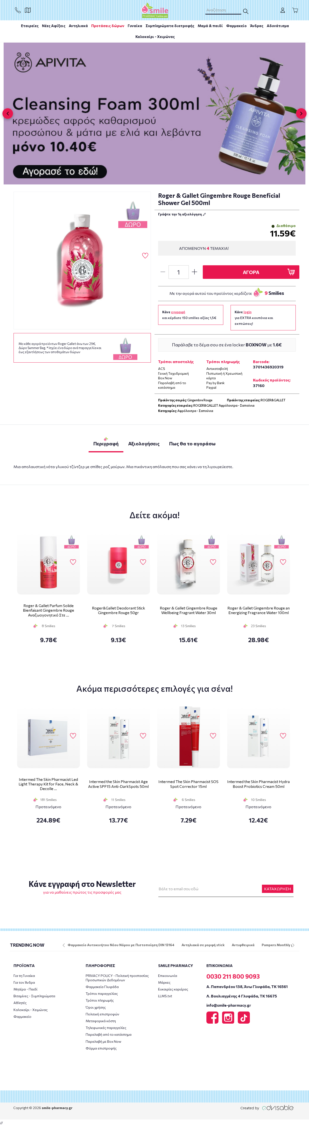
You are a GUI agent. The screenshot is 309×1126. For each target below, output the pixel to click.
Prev (64, 945)
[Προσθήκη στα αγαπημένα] (145, 255)
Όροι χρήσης (96, 1007)
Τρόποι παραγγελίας (102, 993)
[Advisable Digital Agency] (267, 1107)
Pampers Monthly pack (280, 945)
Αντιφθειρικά (243, 945)
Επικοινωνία (167, 976)
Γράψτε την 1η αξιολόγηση (180, 214)
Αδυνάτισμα (278, 25)
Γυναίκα (135, 25)
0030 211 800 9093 (233, 976)
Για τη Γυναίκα (24, 976)
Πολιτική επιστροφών (102, 1014)
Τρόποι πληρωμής (100, 1000)
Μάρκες (164, 982)
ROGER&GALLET (273, 400)
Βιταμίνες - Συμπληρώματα (34, 996)
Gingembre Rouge (199, 400)
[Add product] (194, 272)
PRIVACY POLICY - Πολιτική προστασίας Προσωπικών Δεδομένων (117, 978)
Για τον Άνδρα (24, 982)
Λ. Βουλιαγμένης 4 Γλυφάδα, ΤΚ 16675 (241, 996)
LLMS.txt (165, 996)
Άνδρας (256, 25)
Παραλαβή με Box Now (103, 1041)
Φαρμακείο (236, 25)
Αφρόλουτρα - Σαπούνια (195, 411)
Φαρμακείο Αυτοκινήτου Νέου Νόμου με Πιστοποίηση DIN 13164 (121, 945)
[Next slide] (301, 113)
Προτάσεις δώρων (107, 25)
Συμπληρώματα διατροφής (170, 25)
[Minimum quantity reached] (163, 272)
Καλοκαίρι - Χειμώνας (155, 36)
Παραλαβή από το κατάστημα (109, 1034)
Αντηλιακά (78, 25)
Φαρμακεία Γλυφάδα (102, 987)
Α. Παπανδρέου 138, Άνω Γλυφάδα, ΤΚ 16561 (247, 986)
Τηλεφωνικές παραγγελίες (106, 1028)
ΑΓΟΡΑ (251, 272)
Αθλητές (20, 1003)
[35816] (82, 260)
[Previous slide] (7, 113)
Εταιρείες (30, 25)
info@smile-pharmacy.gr (228, 1005)
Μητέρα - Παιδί (25, 989)
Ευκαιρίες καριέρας (173, 989)
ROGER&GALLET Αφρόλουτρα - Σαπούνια (223, 405)
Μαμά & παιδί (210, 25)
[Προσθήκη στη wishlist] (73, 562)
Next (293, 945)
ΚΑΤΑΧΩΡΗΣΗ (277, 888)
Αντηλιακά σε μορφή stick (203, 945)
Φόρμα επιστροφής (101, 1048)
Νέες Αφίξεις (53, 25)
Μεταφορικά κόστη (101, 1021)
